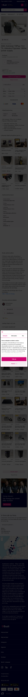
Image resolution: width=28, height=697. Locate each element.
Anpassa (13, 363)
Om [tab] (23, 335)
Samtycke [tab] (5, 335)
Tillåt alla (14, 359)
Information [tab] (14, 335)
